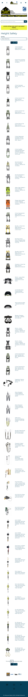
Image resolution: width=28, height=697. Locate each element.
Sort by (3, 36)
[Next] (16, 42)
